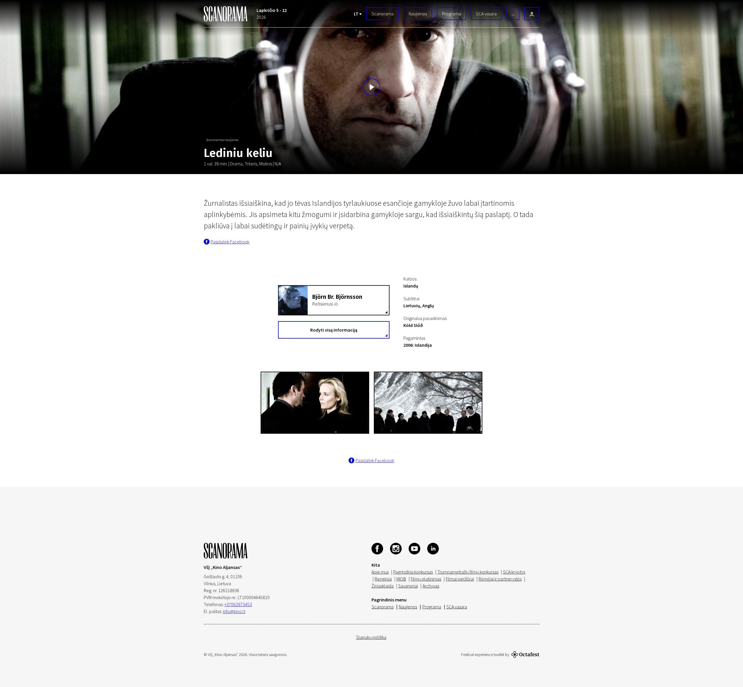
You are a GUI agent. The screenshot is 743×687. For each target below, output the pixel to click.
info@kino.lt (234, 611)
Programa (451, 14)
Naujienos (418, 14)
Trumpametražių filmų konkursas (467, 572)
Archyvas (431, 586)
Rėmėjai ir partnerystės (500, 579)
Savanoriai (408, 586)
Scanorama (383, 14)
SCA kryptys (514, 572)
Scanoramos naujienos (222, 140)
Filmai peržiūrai (460, 579)
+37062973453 (238, 604)
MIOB (401, 579)
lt (356, 14)
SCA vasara (486, 14)
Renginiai (383, 579)
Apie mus (380, 572)
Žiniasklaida (383, 586)
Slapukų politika (371, 637)
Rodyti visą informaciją (333, 330)
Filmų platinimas (426, 579)
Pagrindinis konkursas (413, 572)
